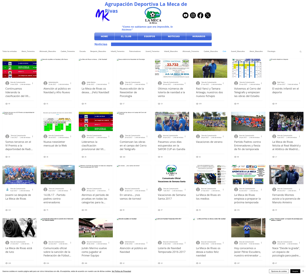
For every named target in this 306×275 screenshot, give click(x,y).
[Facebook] (200, 15)
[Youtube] (186, 15)
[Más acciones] (33, 83)
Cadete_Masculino (211, 51)
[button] (126, 36)
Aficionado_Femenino (191, 51)
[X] (208, 15)
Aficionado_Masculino (47, 51)
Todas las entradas (9, 51)
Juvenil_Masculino (238, 51)
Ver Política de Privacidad (121, 271)
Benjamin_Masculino (98, 51)
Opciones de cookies (279, 271)
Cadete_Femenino (68, 51)
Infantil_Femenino (117, 51)
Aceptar (295, 271)
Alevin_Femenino (28, 51)
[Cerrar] (303, 271)
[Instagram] (193, 15)
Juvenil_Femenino (152, 51)
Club (224, 51)
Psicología (271, 51)
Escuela (83, 51)
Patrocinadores (135, 51)
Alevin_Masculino (256, 51)
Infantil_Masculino (171, 51)
